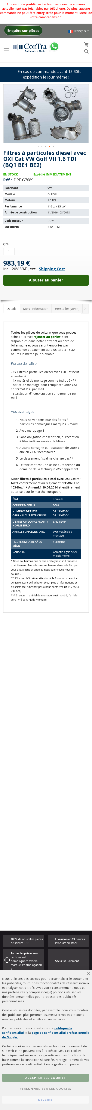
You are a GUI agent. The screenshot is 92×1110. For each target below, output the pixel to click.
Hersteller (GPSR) (67, 309)
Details (11, 309)
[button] (78, 31)
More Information (35, 309)
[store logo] (30, 48)
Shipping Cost (52, 269)
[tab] (11, 308)
